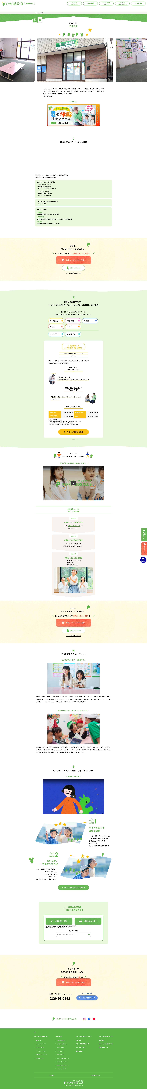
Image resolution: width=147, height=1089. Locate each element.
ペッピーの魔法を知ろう (74, 3)
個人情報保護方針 (95, 1075)
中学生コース (60, 1051)
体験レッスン (144, 550)
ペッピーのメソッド (41, 1044)
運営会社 (51, 1075)
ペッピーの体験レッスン (106, 1036)
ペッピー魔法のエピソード (106, 3)
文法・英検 (54, 334)
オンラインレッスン (62, 1062)
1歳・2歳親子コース (62, 1040)
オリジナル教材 (40, 1047)
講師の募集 (79, 1051)
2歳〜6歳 (70, 321)
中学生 (52, 327)
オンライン (71, 334)
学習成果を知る (40, 1058)
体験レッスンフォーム (74, 526)
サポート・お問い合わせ (106, 1044)
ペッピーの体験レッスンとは (122, 3)
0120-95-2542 (59, 998)
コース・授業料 (90, 3)
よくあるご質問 (138, 3)
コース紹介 (58, 1036)
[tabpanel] (72, 60)
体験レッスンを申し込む (75, 260)
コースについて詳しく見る (73, 432)
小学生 (86, 321)
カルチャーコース (61, 1069)
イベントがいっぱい (41, 1051)
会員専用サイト (29, 3)
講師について (39, 1040)
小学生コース (60, 1047)
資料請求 (101, 1040)
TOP (36, 12)
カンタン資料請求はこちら (73, 273)
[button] (72, 439)
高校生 (69, 327)
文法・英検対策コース (63, 1058)
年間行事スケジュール (41, 1054)
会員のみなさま (103, 1047)
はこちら (89, 998)
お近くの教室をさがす (82, 1044)
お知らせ (78, 1040)
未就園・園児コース (62, 1044)
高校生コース (60, 1054)
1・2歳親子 (54, 321)
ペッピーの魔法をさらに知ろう (73, 887)
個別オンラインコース (63, 1065)
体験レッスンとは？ (75, 268)
